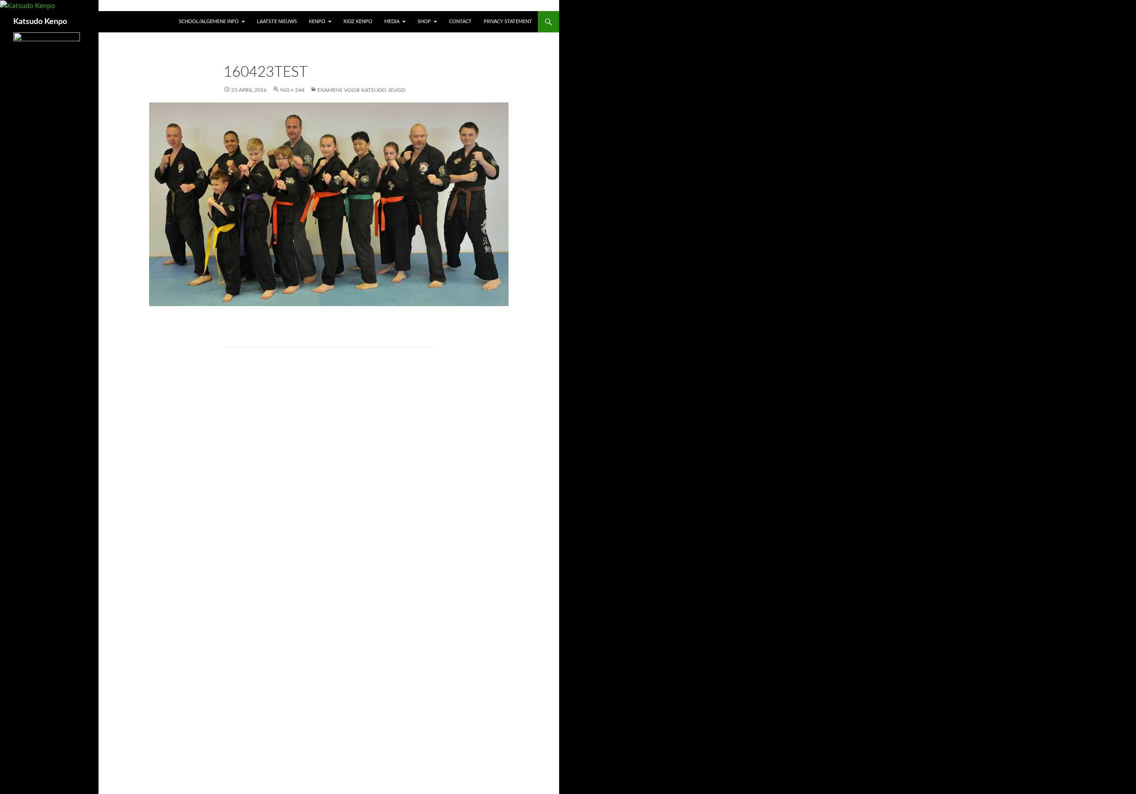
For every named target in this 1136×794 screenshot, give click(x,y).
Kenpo (317, 21)
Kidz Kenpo (357, 21)
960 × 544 (292, 90)
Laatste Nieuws (277, 21)
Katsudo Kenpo (40, 22)
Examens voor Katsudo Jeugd (361, 90)
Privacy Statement (508, 21)
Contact (460, 21)
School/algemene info (209, 21)
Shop (424, 21)
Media (391, 21)
